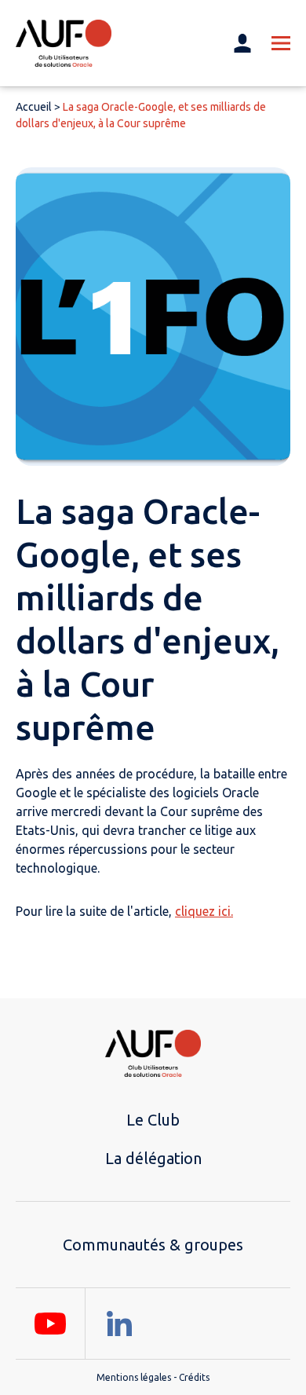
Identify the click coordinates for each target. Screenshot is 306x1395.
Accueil (34, 107)
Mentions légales (134, 1377)
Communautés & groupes (153, 1245)
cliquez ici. (204, 911)
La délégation (153, 1158)
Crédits (194, 1377)
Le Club (153, 1120)
